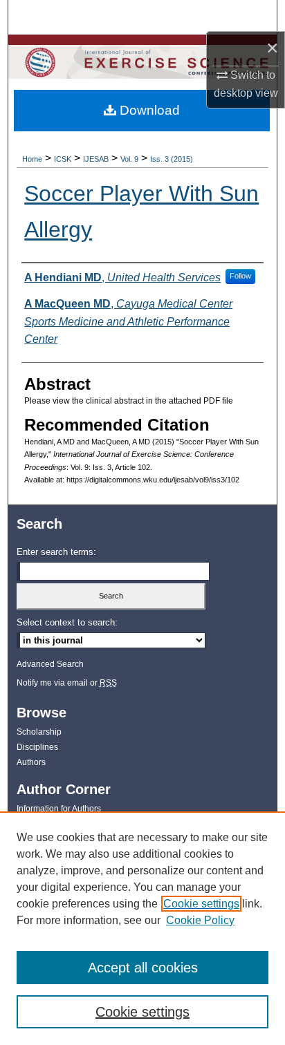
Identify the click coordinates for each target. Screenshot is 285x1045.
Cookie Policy (200, 920)
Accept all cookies (143, 967)
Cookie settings (201, 904)
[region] (142, 928)
